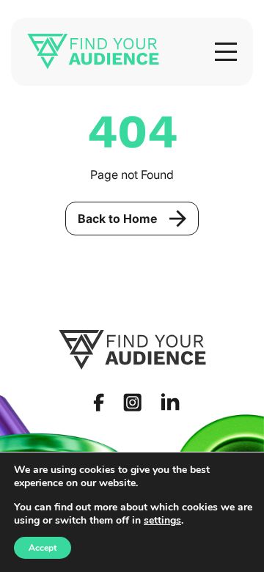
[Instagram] (132, 402)
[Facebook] (98, 402)
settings (162, 520)
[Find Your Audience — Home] (93, 52)
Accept (42, 548)
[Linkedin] (170, 402)
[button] (226, 52)
